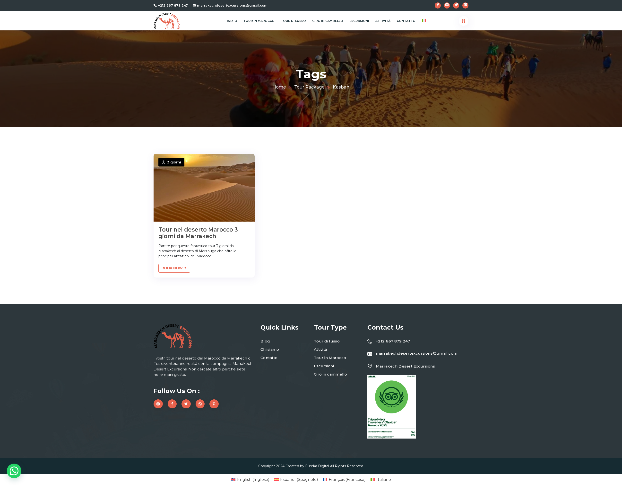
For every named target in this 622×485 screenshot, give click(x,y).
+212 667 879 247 (173, 5)
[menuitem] (424, 20)
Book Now (173, 268)
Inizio (232, 21)
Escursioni (359, 21)
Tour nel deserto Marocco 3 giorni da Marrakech (198, 233)
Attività (382, 21)
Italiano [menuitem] (384, 479)
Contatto (406, 21)
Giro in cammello (327, 21)
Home (279, 87)
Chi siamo (269, 349)
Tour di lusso (293, 21)
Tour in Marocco (259, 21)
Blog (265, 341)
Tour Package (309, 87)
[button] (14, 471)
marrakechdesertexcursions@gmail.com (232, 5)
